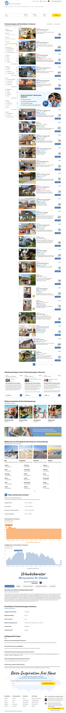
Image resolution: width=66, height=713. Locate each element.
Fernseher (12, 61)
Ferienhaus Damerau (40, 339)
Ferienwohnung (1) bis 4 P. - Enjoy (42, 29)
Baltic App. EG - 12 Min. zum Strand (42, 186)
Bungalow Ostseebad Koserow (42, 288)
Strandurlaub (12, 82)
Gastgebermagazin (35, 700)
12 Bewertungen (42, 290)
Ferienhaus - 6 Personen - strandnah (43, 174)
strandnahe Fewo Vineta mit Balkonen (43, 199)
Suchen (56, 15)
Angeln (12, 90)
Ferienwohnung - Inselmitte (41, 250)
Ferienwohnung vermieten (56, 1)
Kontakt (24, 706)
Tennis (12, 95)
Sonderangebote (12, 113)
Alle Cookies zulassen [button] (56, 708)
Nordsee (6, 698)
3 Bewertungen (42, 125)
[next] (49, 364)
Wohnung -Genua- (39, 301)
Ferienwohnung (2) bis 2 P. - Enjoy (42, 161)
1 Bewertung (42, 112)
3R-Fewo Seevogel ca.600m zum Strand (43, 148)
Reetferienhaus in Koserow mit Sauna (43, 67)
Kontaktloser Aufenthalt (12, 79)
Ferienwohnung (12, 103)
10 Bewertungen (42, 176)
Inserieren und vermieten (36, 698)
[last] (52, 364)
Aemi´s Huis (38, 123)
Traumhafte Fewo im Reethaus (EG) (43, 225)
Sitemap (6, 706)
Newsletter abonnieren (48, 683)
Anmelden (37, 1)
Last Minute (12, 115)
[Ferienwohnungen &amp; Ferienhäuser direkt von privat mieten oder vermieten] (12, 4)
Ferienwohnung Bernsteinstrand (42, 263)
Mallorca (6, 702)
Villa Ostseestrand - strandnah (42, 212)
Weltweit (6, 704)
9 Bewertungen (42, 57)
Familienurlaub (12, 84)
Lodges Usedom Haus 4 (40, 314)
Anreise (25, 14)
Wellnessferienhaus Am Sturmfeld (42, 80)
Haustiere (12, 67)
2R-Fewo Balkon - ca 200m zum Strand (43, 110)
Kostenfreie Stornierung (12, 52)
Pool (12, 56)
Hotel (12, 107)
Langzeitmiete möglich (12, 73)
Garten (12, 60)
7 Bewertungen (42, 82)
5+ (14, 34)
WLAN (12, 58)
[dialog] (56, 703)
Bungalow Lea (38, 352)
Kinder (12, 69)
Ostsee (5, 700)
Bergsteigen (12, 94)
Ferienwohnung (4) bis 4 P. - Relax (42, 42)
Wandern (12, 92)
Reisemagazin (25, 702)
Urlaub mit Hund (12, 81)
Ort (6, 14)
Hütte (12, 105)
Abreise (34, 14)
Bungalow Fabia (39, 275)
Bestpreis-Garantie (12, 116)
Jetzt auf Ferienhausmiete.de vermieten (53, 433)
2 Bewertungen (42, 69)
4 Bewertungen (42, 201)
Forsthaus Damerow (25, 599)
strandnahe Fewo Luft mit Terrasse (42, 326)
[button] (56, 710)
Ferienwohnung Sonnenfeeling (42, 55)
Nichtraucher (12, 71)
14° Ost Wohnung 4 (40, 237)
